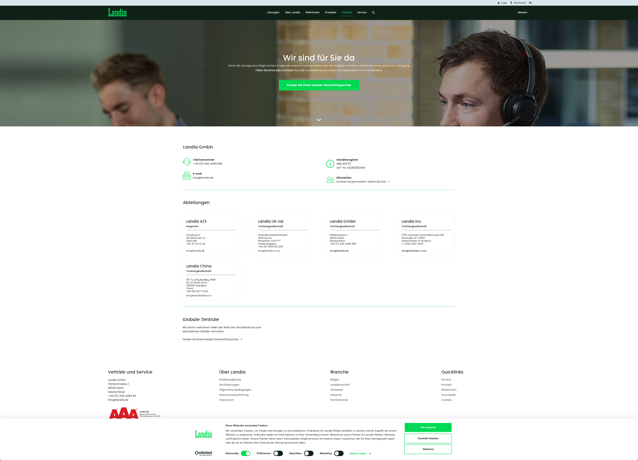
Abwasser (336, 390)
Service (446, 380)
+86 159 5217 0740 (197, 291)
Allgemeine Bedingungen (235, 390)
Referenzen (448, 390)
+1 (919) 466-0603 (412, 243)
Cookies (446, 400)
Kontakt (446, 385)
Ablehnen (428, 449)
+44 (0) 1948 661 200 (270, 246)
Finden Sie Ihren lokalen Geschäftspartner (211, 339)
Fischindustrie (339, 400)
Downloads (448, 395)
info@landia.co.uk (269, 250)
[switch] (278, 453)
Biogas (334, 380)
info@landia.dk (195, 250)
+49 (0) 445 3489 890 (207, 164)
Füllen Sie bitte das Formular (274, 70)
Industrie (336, 395)
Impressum (226, 400)
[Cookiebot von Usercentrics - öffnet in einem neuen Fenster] (203, 453)
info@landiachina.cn (198, 295)
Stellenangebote (230, 380)
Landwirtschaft (340, 385)
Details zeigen (358, 453)
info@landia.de (203, 178)
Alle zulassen (428, 427)
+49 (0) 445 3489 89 (122, 396)
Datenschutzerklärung (234, 395)
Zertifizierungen (229, 385)
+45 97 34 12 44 (195, 243)
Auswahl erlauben (428, 438)
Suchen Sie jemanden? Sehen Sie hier (361, 182)
